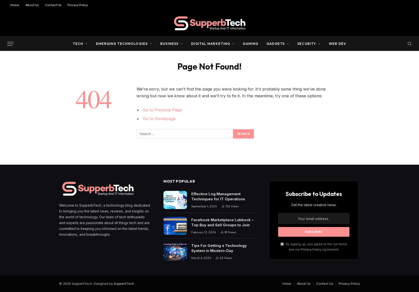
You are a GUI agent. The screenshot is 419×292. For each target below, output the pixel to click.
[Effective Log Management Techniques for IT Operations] (175, 200)
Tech (78, 43)
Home (14, 5)
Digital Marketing (210, 43)
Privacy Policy (78, 5)
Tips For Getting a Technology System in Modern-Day (219, 248)
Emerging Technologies (122, 43)
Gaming (250, 43)
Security (306, 43)
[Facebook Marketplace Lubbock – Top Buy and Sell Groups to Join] (175, 226)
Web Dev (337, 43)
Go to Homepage (159, 118)
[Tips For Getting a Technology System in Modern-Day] (175, 252)
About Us (32, 5)
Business (169, 43)
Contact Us (53, 5)
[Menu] (10, 43)
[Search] (409, 43)
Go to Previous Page (162, 109)
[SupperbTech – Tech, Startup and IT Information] (209, 23)
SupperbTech (124, 283)
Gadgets (275, 43)
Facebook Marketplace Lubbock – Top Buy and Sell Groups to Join (222, 222)
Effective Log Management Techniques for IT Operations (218, 196)
